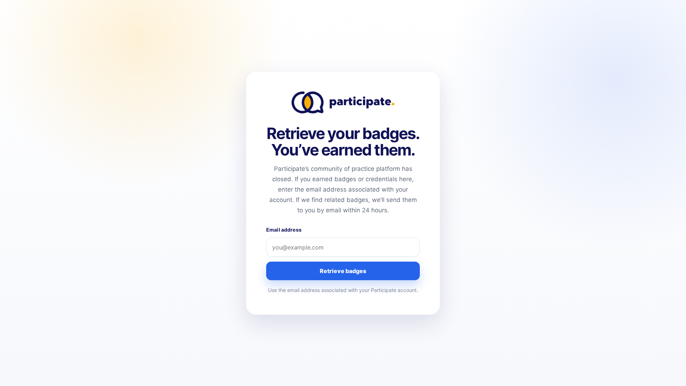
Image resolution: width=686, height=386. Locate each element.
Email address (284, 230)
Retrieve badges (343, 270)
